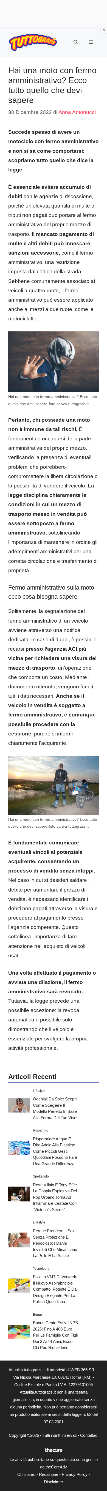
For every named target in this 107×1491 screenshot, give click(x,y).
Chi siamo (26, 1474)
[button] (75, 42)
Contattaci (89, 1435)
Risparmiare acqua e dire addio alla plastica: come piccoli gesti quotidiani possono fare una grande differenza (55, 1151)
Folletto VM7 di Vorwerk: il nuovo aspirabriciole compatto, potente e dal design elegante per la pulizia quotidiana (55, 1289)
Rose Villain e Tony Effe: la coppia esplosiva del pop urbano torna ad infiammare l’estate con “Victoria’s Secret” (55, 1197)
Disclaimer (53, 1481)
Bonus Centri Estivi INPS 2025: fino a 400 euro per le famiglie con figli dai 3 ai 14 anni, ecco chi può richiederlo (55, 1335)
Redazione (48, 1474)
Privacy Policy (75, 1474)
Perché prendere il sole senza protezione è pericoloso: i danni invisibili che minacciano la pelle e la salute (55, 1243)
